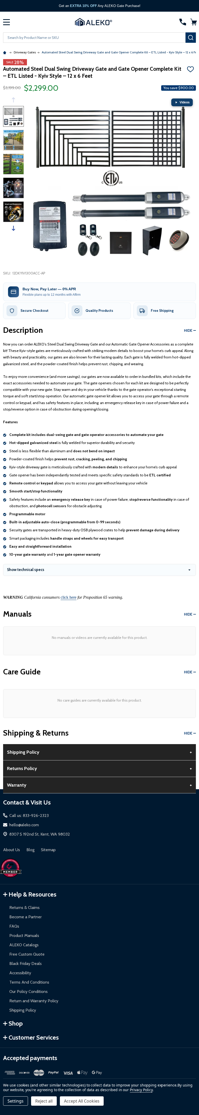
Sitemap (48, 849)
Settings (16, 1101)
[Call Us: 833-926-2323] (182, 22)
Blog (30, 849)
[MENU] (6, 22)
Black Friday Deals (25, 963)
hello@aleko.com (24, 824)
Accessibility (20, 972)
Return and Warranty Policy (33, 1000)
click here (68, 597)
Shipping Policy (22, 1010)
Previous (13, 99)
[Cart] (193, 22)
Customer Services (34, 1037)
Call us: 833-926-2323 (29, 815)
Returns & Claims (24, 907)
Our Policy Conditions (28, 991)
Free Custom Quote (27, 954)
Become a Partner (25, 916)
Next (13, 228)
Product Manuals (24, 935)
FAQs (14, 926)
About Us (11, 849)
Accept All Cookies (82, 1101)
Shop (16, 1023)
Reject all (44, 1101)
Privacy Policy (141, 1089)
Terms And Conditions (29, 982)
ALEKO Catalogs (24, 944)
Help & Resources (32, 894)
